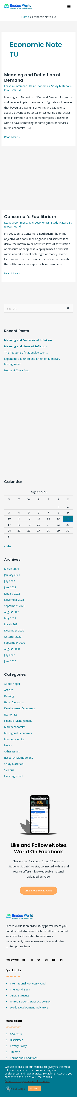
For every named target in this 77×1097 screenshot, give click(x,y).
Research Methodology (18, 757)
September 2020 (14, 642)
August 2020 (12, 649)
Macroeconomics (14, 727)
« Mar (7, 546)
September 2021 (14, 606)
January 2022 (12, 593)
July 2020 (9, 655)
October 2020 (12, 636)
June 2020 (10, 661)
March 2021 (11, 624)
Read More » (12, 136)
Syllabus (9, 770)
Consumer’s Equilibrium (30, 217)
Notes (8, 745)
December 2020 (14, 630)
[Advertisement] (38, 178)
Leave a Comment (15, 86)
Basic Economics (39, 86)
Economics (10, 714)
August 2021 (12, 612)
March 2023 (11, 569)
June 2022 (10, 587)
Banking (9, 696)
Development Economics (19, 708)
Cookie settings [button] (15, 1088)
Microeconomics (39, 222)
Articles (8, 690)
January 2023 (12, 575)
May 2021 (10, 618)
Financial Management (18, 720)
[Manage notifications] (8, 1089)
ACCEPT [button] (34, 1088)
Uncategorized (13, 776)
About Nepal (12, 684)
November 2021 (14, 599)
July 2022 (9, 581)
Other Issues (12, 751)
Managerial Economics (18, 733)
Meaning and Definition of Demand (32, 77)
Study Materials (61, 86)
